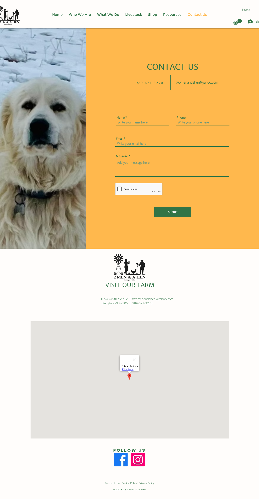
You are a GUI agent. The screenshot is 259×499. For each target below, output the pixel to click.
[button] (172, 14)
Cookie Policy (129, 483)
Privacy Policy (146, 483)
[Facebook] (121, 459)
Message (122, 156)
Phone (181, 117)
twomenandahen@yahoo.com (196, 82)
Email (119, 138)
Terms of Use (112, 483)
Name (121, 117)
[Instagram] (138, 459)
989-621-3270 (142, 303)
